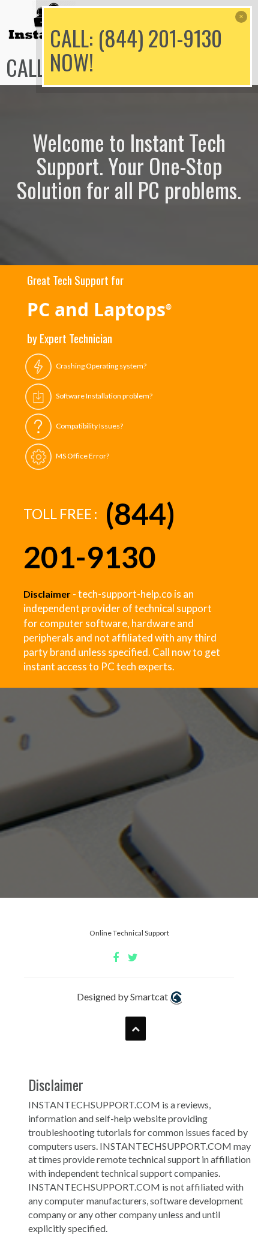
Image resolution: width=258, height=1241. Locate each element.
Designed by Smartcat (123, 996)
